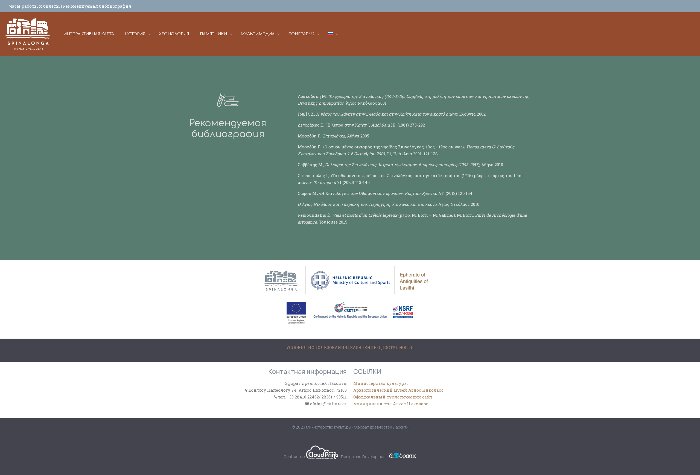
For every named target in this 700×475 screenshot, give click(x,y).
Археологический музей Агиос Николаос (398, 390)
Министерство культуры (380, 383)
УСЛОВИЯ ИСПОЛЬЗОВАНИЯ (317, 347)
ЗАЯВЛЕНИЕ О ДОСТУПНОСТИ (382, 347)
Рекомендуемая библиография (97, 6)
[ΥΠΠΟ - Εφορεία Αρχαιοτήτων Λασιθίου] (27, 34)
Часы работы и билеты (35, 6)
